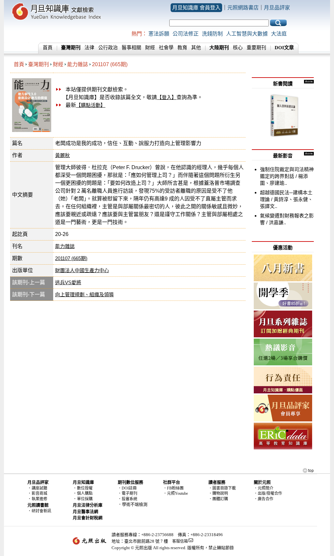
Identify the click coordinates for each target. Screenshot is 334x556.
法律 (89, 47)
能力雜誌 (77, 64)
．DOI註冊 (127, 488)
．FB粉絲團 (173, 488)
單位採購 (85, 499)
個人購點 (85, 493)
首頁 (48, 47)
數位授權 (85, 488)
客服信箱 (180, 541)
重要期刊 (256, 47)
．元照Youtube (175, 493)
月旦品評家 (277, 7)
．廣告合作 (263, 499)
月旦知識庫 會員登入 (196, 7)
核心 (238, 47)
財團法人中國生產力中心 (82, 270)
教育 (182, 47)
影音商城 (39, 493)
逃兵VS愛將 (68, 282)
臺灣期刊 (38, 64)
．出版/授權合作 (268, 493)
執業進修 (39, 499)
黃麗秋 (62, 155)
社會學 (166, 47)
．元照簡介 (263, 488)
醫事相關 (131, 47)
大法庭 (279, 34)
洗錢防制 (212, 34)
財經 (150, 47)
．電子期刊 (127, 493)
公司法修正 (186, 34)
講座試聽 (39, 488)
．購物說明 (218, 493)
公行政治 (108, 47)
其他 (196, 47)
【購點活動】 (90, 105)
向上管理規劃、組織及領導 (84, 294)
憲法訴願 (158, 34)
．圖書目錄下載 (222, 488)
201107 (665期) (110, 64)
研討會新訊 (41, 511)
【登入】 (166, 97)
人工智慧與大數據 (247, 34)
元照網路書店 (243, 7)
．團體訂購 (218, 499)
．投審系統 (127, 499)
